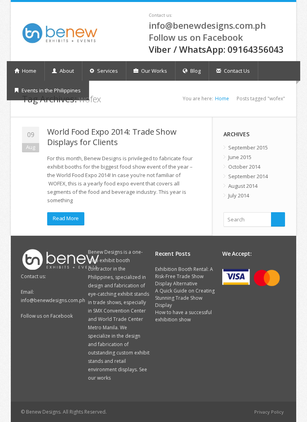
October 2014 (244, 166)
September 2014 (248, 176)
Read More (66, 218)
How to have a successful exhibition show (183, 316)
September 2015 (248, 147)
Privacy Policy (269, 412)
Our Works (153, 70)
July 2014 (238, 195)
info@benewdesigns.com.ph (207, 25)
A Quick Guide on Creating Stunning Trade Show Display (185, 298)
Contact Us (236, 70)
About (66, 70)
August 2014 (242, 185)
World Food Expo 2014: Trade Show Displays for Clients (112, 136)
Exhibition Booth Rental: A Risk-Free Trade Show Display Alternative (184, 276)
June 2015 (239, 157)
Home (28, 70)
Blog (195, 70)
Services (107, 70)
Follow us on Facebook (196, 37)
